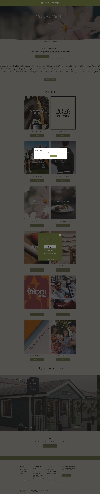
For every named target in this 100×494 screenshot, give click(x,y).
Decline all (65, 149)
